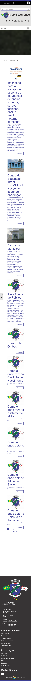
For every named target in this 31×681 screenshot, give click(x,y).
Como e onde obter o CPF (15, 445)
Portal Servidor (6, 636)
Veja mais (19, 153)
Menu (3, 28)
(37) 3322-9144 (8, 616)
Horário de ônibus (7, 641)
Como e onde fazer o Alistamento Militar (15, 411)
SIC (2, 660)
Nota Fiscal (5, 633)
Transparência (6, 638)
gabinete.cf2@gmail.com (10, 621)
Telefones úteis (6, 645)
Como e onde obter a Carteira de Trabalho (15, 515)
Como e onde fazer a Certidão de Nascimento (15, 375)
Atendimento (5, 643)
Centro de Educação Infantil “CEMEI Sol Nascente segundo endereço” (15, 185)
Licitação (4, 656)
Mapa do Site (5, 665)
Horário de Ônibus (14, 344)
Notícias (4, 653)
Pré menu (6, 3)
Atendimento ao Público (15, 295)
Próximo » (15, 531)
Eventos (4, 663)
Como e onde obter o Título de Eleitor (15, 479)
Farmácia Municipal (13, 247)
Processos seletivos (7, 658)
